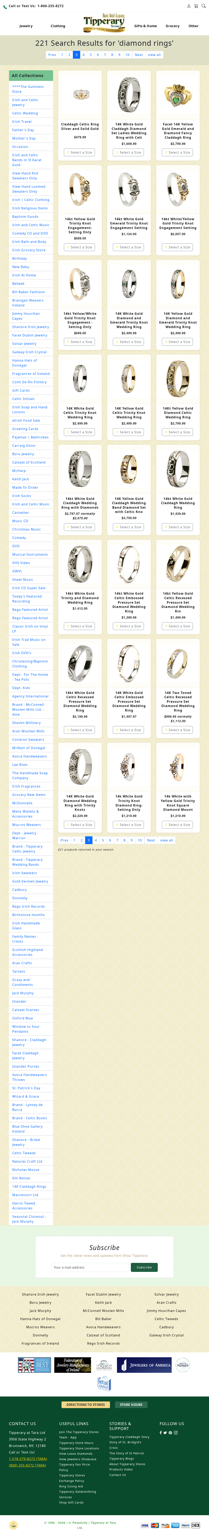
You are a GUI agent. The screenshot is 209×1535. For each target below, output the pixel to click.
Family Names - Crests (25, 939)
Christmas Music (26, 529)
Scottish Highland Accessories (27, 952)
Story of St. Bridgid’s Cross (125, 1445)
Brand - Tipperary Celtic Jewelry (27, 849)
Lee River (20, 764)
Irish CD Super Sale (29, 588)
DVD (16, 546)
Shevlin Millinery (26, 723)
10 (128, 55)
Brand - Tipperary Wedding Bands (27, 862)
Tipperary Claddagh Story (129, 1437)
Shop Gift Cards (71, 1502)
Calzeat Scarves (25, 1010)
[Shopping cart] (196, 6)
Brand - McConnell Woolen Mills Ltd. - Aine (28, 709)
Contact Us (117, 1475)
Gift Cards (21, 390)
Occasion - (21, 146)
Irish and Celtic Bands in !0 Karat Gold (27, 160)
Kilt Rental (21, 1178)
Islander (19, 1001)
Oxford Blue (22, 1018)
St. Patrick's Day (26, 1088)
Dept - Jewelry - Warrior (25, 835)
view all (154, 55)
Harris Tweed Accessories (23, 1205)
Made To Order (25, 487)
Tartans (18, 971)
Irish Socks (21, 496)
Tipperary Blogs (121, 1458)
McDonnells (22, 803)
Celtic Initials (23, 399)
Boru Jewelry (23, 454)
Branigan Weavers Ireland (28, 302)
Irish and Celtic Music (31, 225)
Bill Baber (103, 1319)
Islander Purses (25, 1066)
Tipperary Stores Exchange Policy (72, 1478)
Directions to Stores (86, 1405)
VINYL (17, 571)
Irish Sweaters (24, 873)
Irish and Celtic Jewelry (25, 102)
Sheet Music (22, 579)
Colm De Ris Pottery (29, 382)
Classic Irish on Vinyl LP (30, 628)
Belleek (18, 283)
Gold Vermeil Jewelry (30, 881)
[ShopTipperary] (104, 22)
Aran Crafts (22, 963)
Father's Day (23, 130)
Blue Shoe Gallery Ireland (27, 1129)
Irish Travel (22, 121)
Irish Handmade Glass (26, 925)
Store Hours (131, 1405)
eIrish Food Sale (26, 420)
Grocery (173, 25)
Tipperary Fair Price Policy (74, 1467)
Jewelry (26, 25)
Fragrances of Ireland (31, 373)
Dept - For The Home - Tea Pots (30, 677)
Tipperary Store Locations (79, 1448)
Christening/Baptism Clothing (30, 663)
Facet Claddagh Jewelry (25, 1055)
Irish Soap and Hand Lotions (30, 409)
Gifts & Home (145, 25)
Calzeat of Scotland (29, 462)
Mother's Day (24, 138)
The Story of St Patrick (126, 1453)
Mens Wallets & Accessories (25, 814)
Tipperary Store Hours (76, 1443)
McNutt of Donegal (28, 748)
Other (194, 25)
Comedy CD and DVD (30, 233)
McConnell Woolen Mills (103, 1310)
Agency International (30, 696)
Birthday (19, 258)
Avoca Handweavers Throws (29, 1077)
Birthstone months (28, 915)
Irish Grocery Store (29, 250)
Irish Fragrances (26, 786)
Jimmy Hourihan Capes (26, 316)
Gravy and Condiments (22, 982)
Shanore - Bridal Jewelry (26, 1142)
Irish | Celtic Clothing (31, 200)
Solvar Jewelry (24, 343)
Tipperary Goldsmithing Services (77, 1494)
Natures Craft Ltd (27, 1161)
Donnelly (20, 898)
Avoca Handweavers (29, 756)
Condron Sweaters (28, 739)
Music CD (20, 521)
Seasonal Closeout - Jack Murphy (29, 1219)
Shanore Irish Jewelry (30, 327)
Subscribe (144, 1267)
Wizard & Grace (25, 1096)
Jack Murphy (23, 993)
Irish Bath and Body (29, 241)
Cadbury (19, 889)
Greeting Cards (25, 429)
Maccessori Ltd (25, 1195)
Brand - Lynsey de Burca (27, 1107)
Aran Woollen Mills (28, 731)
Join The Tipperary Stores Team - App (79, 1434)
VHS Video (21, 563)
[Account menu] (189, 6)
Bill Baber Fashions (28, 292)
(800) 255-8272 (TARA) (27, 1465)
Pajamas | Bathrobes (30, 437)
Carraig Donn (24, 445)
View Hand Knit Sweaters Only (25, 175)
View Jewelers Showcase (78, 1459)
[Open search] (204, 6)
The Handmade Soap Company (30, 775)
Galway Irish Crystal (29, 352)
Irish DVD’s (21, 653)
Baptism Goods (25, 216)
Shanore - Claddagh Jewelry (29, 1042)
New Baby (20, 267)
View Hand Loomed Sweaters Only (29, 189)
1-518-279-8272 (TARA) (28, 1459)
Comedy (19, 537)
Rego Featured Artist (30, 609)
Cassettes (20, 512)
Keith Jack (20, 479)
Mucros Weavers (26, 824)
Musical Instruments (30, 554)
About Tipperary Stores (127, 1464)
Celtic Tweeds (24, 1153)
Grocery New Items (29, 794)
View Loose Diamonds (76, 1454)
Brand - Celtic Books (29, 1118)
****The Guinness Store (28, 89)
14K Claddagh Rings (29, 1186)
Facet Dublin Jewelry (29, 335)
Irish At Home (24, 275)
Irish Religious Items (30, 208)
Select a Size (81, 152)
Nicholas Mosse (25, 1169)
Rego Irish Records (28, 906)
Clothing (58, 25)
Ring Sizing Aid (71, 1486)
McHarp (19, 470)
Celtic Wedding (25, 113)
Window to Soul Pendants (25, 1029)
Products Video (121, 1469)
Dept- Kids (21, 688)
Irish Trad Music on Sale (29, 642)
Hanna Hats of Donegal (24, 363)
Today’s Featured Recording (27, 598)
